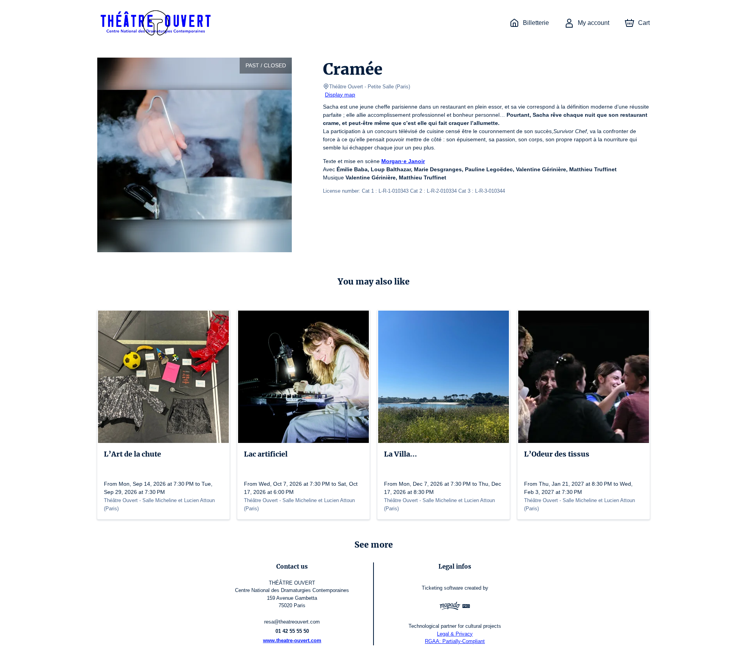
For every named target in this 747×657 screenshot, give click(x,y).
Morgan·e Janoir (403, 161)
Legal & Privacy (455, 634)
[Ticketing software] (454, 607)
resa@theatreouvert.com (292, 622)
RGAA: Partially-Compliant (455, 641)
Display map (340, 94)
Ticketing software (442, 588)
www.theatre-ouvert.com (292, 640)
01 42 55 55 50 (292, 631)
